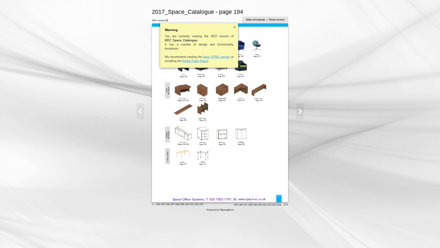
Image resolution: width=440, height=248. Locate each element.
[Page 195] (300, 111)
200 (260, 204)
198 (250, 204)
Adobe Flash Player (195, 61)
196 (241, 204)
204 (279, 204)
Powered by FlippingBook (220, 210)
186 (168, 204)
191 (192, 204)
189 (182, 204)
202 (269, 204)
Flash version (276, 19)
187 (172, 204)
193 (201, 204)
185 (163, 204)
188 (177, 204)
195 (236, 204)
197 (245, 204)
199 (255, 204)
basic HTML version (217, 57)
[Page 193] (140, 111)
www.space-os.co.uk (252, 199)
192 (197, 204)
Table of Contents (255, 19)
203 (274, 204)
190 (187, 204)
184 (158, 204)
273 (286, 204)
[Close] (234, 27)
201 (265, 204)
